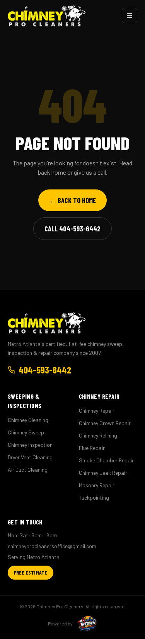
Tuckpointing (94, 497)
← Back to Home (72, 200)
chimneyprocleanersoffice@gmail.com (52, 546)
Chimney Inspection (30, 444)
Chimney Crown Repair (105, 423)
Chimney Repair (96, 410)
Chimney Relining (98, 435)
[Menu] (129, 15)
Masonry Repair (96, 485)
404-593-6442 (45, 369)
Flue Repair (92, 448)
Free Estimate (30, 572)
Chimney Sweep (26, 432)
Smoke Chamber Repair (106, 460)
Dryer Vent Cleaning (30, 457)
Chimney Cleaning (28, 420)
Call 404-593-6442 (72, 228)
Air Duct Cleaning (28, 469)
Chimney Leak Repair (103, 472)
